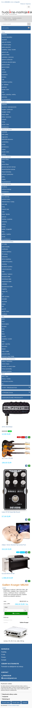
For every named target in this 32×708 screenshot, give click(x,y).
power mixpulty (6, 246)
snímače (4, 72)
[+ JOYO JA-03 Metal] (29, 437)
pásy (3, 92)
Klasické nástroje (6, 184)
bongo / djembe (6, 214)
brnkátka (4, 77)
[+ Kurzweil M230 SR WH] (29, 581)
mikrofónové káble (6, 279)
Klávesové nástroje (7, 129)
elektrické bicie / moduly (8, 201)
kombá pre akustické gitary (9, 62)
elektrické (4, 34)
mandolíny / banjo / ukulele (9, 49)
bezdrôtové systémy (7, 82)
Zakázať (24, 702)
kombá (3, 144)
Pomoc (3, 657)
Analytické (5, 696)
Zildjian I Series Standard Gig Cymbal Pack (14, 545)
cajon (3, 211)
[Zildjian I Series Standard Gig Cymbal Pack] (16, 533)
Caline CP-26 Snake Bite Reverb (11, 512)
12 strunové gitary (6, 44)
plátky (3, 177)
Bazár (3, 373)
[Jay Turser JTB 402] (16, 448)
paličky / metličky (6, 234)
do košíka (17, 613)
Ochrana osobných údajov (13, 705)
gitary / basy (5, 376)
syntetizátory (5, 142)
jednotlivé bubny (6, 199)
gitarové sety (5, 52)
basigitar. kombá (6, 112)
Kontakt (3, 660)
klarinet (4, 349)
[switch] (1, 694)
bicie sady (4, 204)
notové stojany (5, 364)
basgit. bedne (5, 114)
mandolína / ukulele (7, 339)
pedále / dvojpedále (7, 229)
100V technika (5, 296)
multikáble (4, 284)
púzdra (3, 236)
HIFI (3, 306)
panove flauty (5, 164)
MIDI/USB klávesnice (7, 139)
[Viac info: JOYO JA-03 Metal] (26, 437)
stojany (4, 149)
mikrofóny (4, 264)
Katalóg (3, 652)
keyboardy (4, 132)
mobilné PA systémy (7, 261)
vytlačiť (4, 588)
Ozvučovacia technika (7, 241)
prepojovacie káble (6, 281)
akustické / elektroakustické (9, 107)
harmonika (4, 346)
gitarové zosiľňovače (7, 59)
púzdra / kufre (5, 89)
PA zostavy (5, 254)
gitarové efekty (5, 54)
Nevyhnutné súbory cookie (9, 694)
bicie (3, 331)
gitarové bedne (5, 67)
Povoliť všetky (6, 702)
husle (3, 329)
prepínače (4, 87)
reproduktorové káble (7, 286)
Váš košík (15, 28)
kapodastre (4, 74)
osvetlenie (4, 314)
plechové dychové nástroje (9, 167)
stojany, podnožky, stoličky (9, 94)
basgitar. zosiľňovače (7, 109)
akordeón (4, 326)
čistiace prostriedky (7, 368)
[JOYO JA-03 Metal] (16, 413)
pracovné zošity (6, 354)
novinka (22, 552)
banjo (3, 341)
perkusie (4, 216)
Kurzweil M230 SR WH (8, 573)
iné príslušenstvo (6, 99)
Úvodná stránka (7, 18)
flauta (3, 334)
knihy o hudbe (5, 351)
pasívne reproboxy (6, 251)
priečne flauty (5, 159)
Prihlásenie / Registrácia (25, 3)
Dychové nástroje (6, 157)
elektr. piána (5, 134)
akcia (23, 437)
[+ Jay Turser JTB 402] (29, 466)
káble (3, 271)
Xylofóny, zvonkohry (7, 219)
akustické (4, 39)
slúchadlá (4, 299)
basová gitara (5, 324)
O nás (3, 654)
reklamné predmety (7, 371)
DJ (2, 294)
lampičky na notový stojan (8, 366)
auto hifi (4, 309)
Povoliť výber (16, 702)
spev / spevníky (6, 344)
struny (3, 69)
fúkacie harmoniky (6, 172)
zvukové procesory (7, 269)
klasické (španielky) (7, 37)
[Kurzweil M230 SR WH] (16, 563)
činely (3, 206)
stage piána (5, 137)
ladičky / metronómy (7, 361)
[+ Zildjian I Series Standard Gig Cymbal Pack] (29, 552)
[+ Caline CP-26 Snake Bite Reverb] (29, 520)
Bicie (3, 194)
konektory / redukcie (7, 274)
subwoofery (5, 256)
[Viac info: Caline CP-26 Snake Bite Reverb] (26, 520)
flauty (3, 161)
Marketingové (6, 699)
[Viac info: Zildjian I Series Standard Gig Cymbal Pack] (26, 552)
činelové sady (5, 209)
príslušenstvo (5, 127)
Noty (3, 316)
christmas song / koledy (8, 356)
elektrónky (4, 97)
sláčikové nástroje (6, 189)
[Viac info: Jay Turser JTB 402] (26, 466)
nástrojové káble (6, 276)
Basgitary (4, 102)
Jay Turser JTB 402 (7, 458)
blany (3, 231)
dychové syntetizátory (7, 174)
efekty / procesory (6, 117)
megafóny (4, 289)
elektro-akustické (6, 47)
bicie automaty (5, 196)
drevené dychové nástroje (8, 169)
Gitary (3, 32)
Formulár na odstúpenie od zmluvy (12, 666)
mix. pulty (4, 244)
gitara (3, 319)
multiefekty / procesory (8, 57)
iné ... (3, 384)
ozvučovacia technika (7, 381)
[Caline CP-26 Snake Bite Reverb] (15, 489)
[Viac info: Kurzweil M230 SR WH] (26, 581)
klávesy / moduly (6, 378)
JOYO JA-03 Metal (7, 426)
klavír (3, 321)
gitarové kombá (6, 64)
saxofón (4, 336)
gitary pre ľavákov (6, 42)
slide (3, 79)
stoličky (4, 154)
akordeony (4, 186)
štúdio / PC (5, 291)
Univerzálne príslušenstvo (8, 359)
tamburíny (4, 221)
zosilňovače (5, 249)
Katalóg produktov (17, 18)
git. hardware (5, 84)
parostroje (4, 301)
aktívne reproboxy (6, 259)
